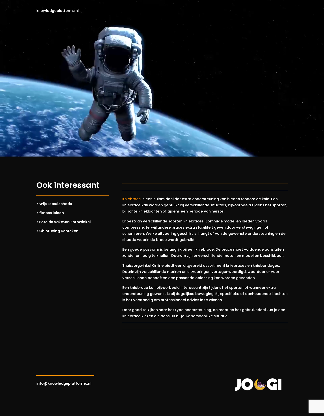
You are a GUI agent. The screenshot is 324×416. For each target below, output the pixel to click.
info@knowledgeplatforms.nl (63, 383)
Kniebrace (131, 198)
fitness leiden (51, 212)
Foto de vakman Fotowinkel (65, 221)
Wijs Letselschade (55, 203)
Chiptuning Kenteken (58, 230)
